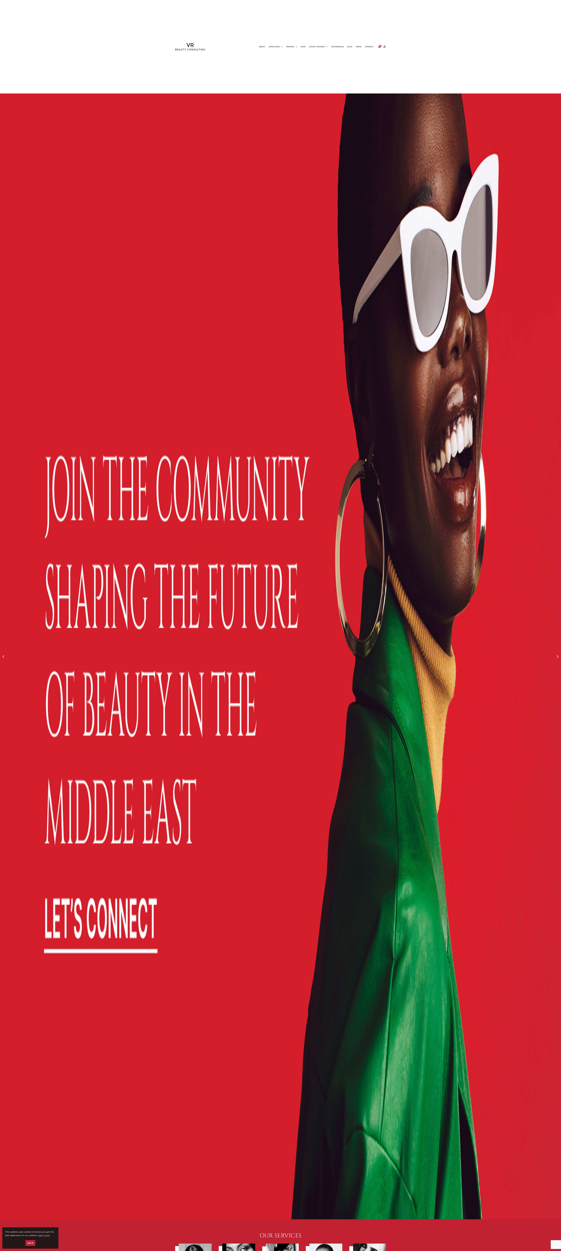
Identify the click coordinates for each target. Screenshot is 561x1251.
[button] (3, 656)
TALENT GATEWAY (317, 47)
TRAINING (290, 47)
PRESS (358, 47)
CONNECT (369, 47)
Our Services (281, 1236)
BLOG (349, 47)
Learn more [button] (44, 1235)
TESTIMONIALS (337, 47)
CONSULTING (274, 47)
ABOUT (262, 47)
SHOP (303, 47)
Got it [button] (30, 1243)
